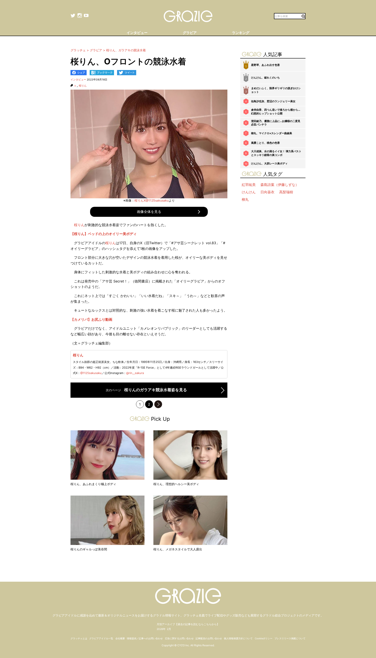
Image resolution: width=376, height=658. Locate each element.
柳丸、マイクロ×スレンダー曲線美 (271, 133)
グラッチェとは (78, 638)
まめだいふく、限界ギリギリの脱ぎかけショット (276, 90)
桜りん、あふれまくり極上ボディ (93, 484)
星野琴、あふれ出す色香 (265, 65)
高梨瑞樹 (286, 192)
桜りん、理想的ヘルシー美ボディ (176, 484)
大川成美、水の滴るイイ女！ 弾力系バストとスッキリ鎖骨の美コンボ (276, 153)
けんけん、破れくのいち (265, 77)
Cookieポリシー (263, 638)
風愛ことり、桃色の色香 (265, 142)
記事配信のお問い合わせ (209, 638)
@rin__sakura (135, 373)
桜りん (83, 85)
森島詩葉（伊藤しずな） (279, 184)
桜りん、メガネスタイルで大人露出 (177, 549)
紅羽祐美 (249, 184)
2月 (169, 629)
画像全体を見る (149, 211)
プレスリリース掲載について (290, 638)
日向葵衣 (267, 192)
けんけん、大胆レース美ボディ (269, 163)
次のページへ (158, 404)
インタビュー (78, 79)
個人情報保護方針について (238, 638)
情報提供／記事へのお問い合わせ (145, 638)
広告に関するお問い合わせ (179, 638)
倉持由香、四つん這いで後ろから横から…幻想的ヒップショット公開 (275, 111)
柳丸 (245, 199)
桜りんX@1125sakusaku (151, 200)
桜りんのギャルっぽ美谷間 (88, 549)
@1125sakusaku (91, 373)
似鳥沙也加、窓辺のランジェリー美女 (273, 101)
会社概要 (120, 638)
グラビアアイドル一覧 (101, 638)
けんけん (249, 192)
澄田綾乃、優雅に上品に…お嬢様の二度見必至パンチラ (275, 122)
